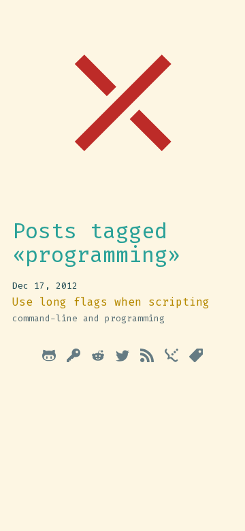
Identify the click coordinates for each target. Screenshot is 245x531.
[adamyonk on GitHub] (49, 358)
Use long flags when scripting (111, 302)
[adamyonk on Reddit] (98, 358)
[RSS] (147, 358)
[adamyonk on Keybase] (73, 358)
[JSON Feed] (171, 358)
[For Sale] (196, 358)
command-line (45, 318)
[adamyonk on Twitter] (122, 358)
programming (135, 318)
